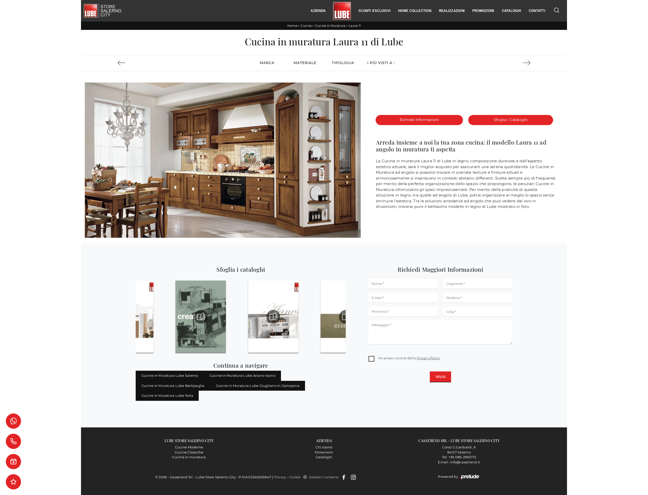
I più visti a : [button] (381, 63)
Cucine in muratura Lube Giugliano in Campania (257, 386)
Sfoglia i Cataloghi (511, 119)
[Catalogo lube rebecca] (345, 317)
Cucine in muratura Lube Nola (167, 395)
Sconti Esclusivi (374, 11)
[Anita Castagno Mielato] (526, 63)
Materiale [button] (305, 63)
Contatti (537, 11)
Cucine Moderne (189, 447)
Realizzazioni (452, 11)
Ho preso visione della (409, 358)
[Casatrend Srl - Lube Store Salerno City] (102, 10)
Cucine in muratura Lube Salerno (169, 375)
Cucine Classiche (189, 452)
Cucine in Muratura (330, 26)
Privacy (280, 477)
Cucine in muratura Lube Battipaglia (173, 386)
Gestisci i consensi (324, 477)
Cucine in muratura (189, 457)
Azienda (318, 11)
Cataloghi (511, 11)
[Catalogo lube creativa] (200, 317)
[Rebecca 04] (121, 63)
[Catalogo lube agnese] (273, 317)
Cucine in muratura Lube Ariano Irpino (242, 375)
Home (292, 26)
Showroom (324, 452)
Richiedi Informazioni (419, 119)
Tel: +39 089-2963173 (459, 457)
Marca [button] (267, 63)
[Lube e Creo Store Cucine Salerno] (342, 11)
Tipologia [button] (343, 63)
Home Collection (414, 11)
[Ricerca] (556, 10)
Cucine (306, 26)
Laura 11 (355, 26)
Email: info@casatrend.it (459, 462)
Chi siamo (323, 447)
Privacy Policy (428, 358)
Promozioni (483, 11)
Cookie (295, 477)
